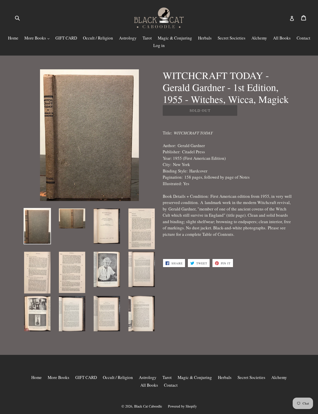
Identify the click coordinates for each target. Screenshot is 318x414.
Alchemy (259, 38)
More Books (35, 38)
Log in (159, 45)
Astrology (128, 38)
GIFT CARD (66, 38)
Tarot (147, 38)
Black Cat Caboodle (148, 406)
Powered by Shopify (182, 406)
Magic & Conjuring (175, 38)
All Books (282, 38)
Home (13, 38)
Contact (303, 38)
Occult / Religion (98, 38)
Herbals (205, 38)
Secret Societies (231, 38)
